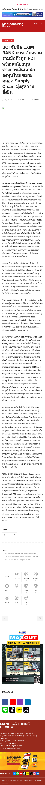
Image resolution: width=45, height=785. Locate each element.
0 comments (35, 99)
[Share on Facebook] (11, 529)
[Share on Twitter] (14, 529)
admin (23, 99)
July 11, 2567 (8, 100)
